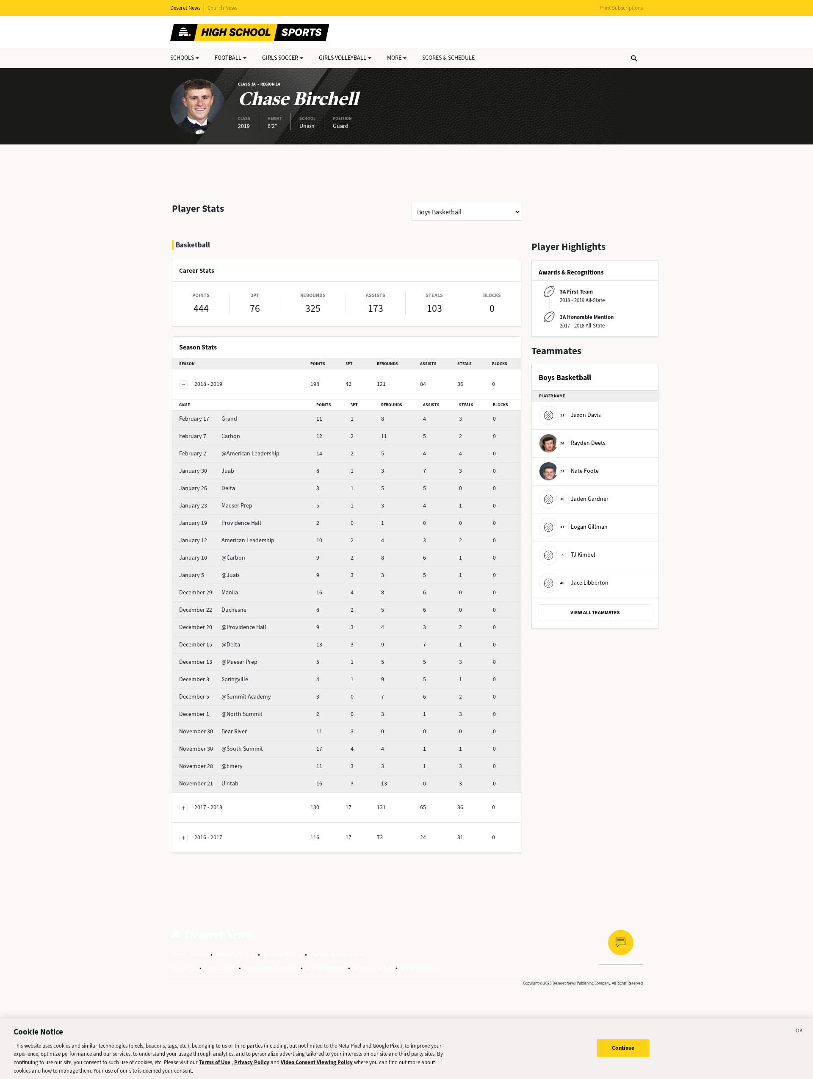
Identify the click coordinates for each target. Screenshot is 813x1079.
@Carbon (212, 558)
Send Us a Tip (373, 967)
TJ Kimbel (578, 555)
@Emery (211, 766)
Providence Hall (220, 523)
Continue (623, 1047)
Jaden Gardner (584, 499)
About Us (183, 967)
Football (228, 58)
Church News (222, 7)
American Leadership (226, 540)
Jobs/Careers (325, 967)
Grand (208, 419)
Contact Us (220, 967)
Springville (213, 679)
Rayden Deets (583, 443)
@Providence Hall (222, 627)
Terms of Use (188, 954)
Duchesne (212, 610)
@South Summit (221, 749)
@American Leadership (229, 453)
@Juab (209, 575)
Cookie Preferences (338, 954)
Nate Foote (579, 471)
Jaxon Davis (580, 415)
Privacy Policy (235, 954)
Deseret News (185, 7)
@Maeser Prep (218, 662)
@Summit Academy (225, 697)
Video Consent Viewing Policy (317, 1062)
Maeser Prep (215, 506)
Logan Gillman (584, 527)
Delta (207, 488)
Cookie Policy (282, 954)
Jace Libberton (584, 583)
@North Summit (221, 714)
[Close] (799, 1032)
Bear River (213, 731)
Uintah (208, 783)
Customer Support (270, 967)
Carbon (209, 436)
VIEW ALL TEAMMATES (595, 612)
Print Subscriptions (621, 7)
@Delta (209, 645)
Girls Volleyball (342, 58)
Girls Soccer (280, 58)
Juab (206, 471)
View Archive (419, 967)
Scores (448, 58)
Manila (208, 592)
